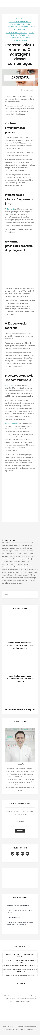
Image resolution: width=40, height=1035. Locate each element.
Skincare (14, 35)
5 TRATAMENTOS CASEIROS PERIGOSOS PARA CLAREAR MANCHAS (20, 961)
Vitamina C (24, 35)
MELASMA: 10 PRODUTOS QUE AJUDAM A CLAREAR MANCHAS (20, 955)
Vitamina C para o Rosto (19, 38)
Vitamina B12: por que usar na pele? (20, 710)
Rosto (31, 32)
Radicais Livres (27, 27)
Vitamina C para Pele (20, 41)
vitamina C (10, 209)
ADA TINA (19, 19)
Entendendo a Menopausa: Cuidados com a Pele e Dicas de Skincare (20, 679)
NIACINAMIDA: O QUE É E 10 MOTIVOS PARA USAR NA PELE (20, 966)
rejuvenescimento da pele (16, 32)
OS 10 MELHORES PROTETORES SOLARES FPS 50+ (20, 975)
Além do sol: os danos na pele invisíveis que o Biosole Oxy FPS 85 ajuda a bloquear (20, 645)
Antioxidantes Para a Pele (20, 21)
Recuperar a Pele (20, 30)
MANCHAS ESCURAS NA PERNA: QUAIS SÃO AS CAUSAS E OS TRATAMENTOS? (20, 970)
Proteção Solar (13, 27)
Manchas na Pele (17, 24)
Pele (27, 24)
